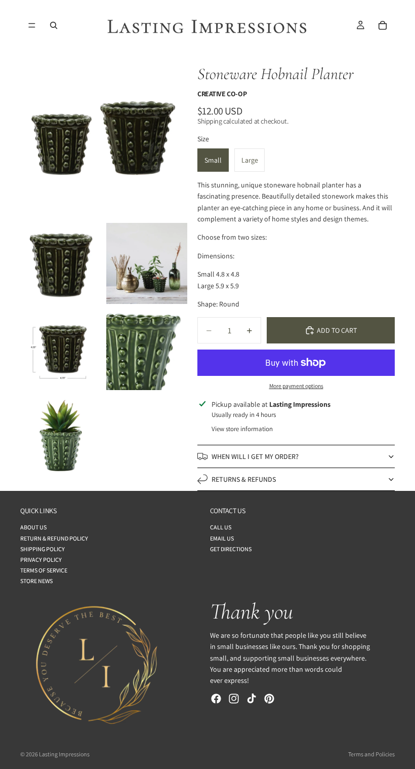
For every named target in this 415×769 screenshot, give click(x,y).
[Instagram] (234, 699)
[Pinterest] (269, 699)
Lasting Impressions (64, 754)
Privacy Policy (41, 559)
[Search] (54, 25)
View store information (242, 429)
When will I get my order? (255, 456)
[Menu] (32, 25)
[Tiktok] (251, 699)
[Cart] (382, 25)
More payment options (296, 386)
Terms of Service (43, 570)
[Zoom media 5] (146, 349)
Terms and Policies (371, 754)
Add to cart (337, 330)
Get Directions (231, 549)
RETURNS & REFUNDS (244, 479)
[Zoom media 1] (103, 134)
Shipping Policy (42, 549)
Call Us (220, 527)
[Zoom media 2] (60, 263)
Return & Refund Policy (54, 538)
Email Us (222, 538)
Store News (36, 581)
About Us (33, 527)
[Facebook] (216, 699)
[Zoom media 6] (60, 435)
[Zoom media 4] (60, 349)
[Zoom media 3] (146, 263)
